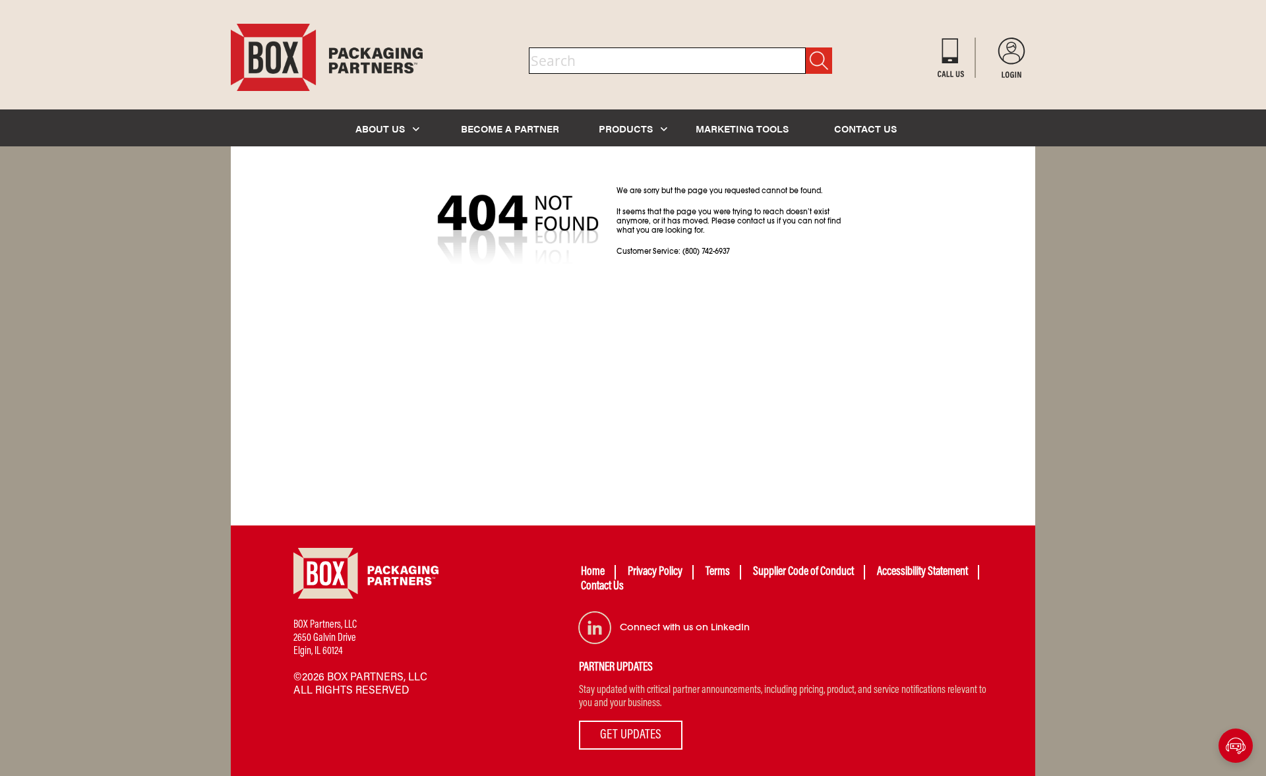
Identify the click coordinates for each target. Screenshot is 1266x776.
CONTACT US (865, 128)
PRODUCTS (627, 128)
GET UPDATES (630, 735)
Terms (718, 572)
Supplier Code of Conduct (803, 572)
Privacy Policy (655, 572)
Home (593, 572)
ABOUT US (381, 128)
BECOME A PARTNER (510, 128)
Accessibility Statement (922, 572)
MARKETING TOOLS (742, 128)
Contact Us (602, 587)
